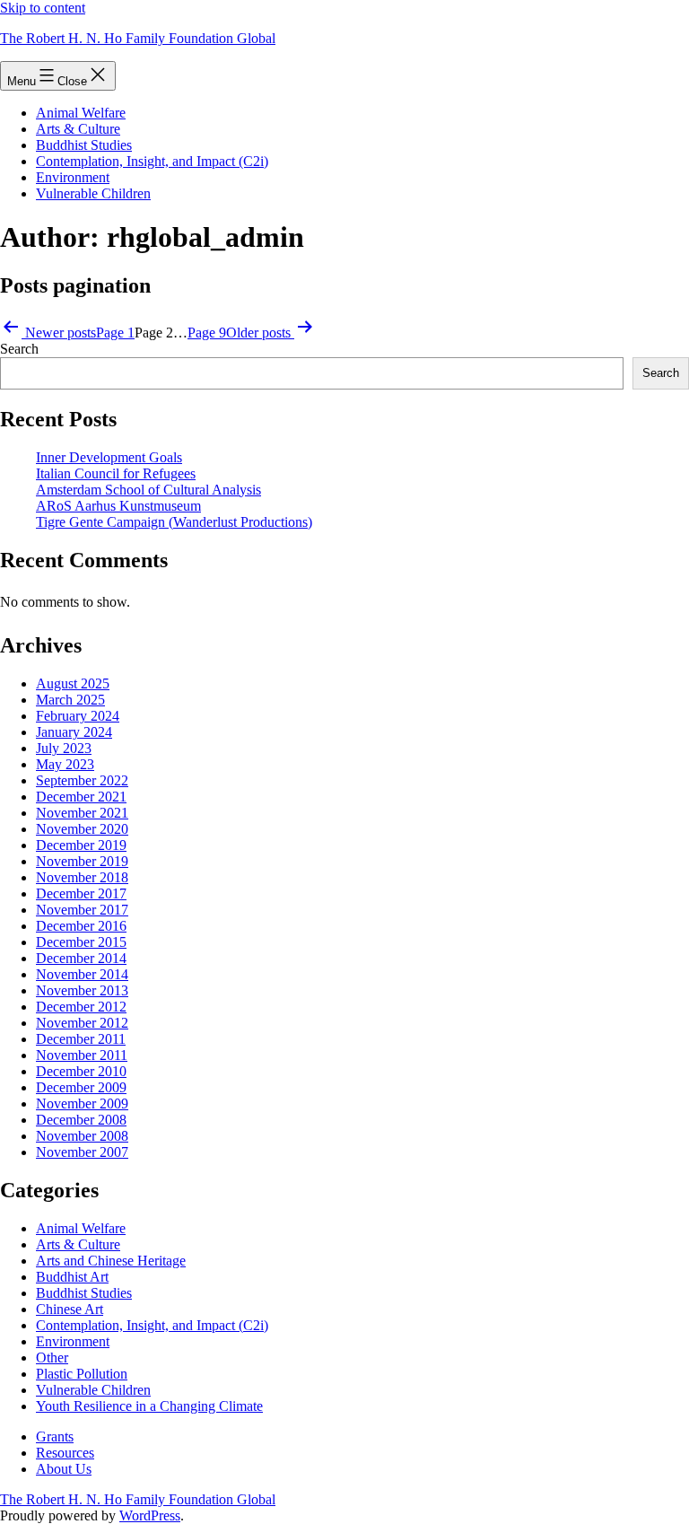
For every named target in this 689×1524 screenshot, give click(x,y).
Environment (72, 177)
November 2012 (82, 1022)
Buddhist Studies (84, 145)
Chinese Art (69, 1309)
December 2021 (81, 796)
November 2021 (82, 812)
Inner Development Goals (109, 457)
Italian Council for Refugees (116, 473)
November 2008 (82, 1135)
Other (52, 1357)
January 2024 (74, 732)
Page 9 (207, 332)
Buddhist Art (72, 1276)
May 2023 (65, 764)
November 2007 (82, 1152)
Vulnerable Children (93, 193)
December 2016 (81, 925)
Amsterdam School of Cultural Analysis (148, 489)
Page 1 (115, 332)
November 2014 (82, 974)
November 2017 (82, 909)
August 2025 (72, 683)
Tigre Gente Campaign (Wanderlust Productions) (174, 522)
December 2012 (81, 1006)
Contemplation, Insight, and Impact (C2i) (152, 161)
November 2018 (82, 877)
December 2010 (81, 1071)
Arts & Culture (78, 128)
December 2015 (81, 942)
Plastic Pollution (81, 1373)
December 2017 (81, 893)
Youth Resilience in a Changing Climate (149, 1406)
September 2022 (82, 780)
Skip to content (42, 7)
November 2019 (82, 861)
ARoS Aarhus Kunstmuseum (118, 505)
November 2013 (82, 990)
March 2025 (70, 699)
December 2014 (81, 958)
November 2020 (82, 828)
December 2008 (81, 1119)
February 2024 (77, 715)
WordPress (149, 1515)
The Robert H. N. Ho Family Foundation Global (137, 38)
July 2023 (64, 748)
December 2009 (81, 1087)
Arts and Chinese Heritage (111, 1260)
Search (19, 348)
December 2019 (81, 845)
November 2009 (82, 1103)
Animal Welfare (81, 112)
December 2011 (81, 1039)
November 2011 (81, 1055)
